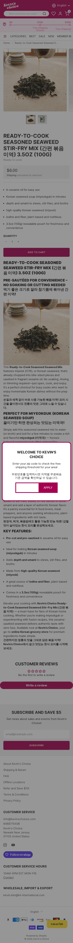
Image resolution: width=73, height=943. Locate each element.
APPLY (48, 487)
